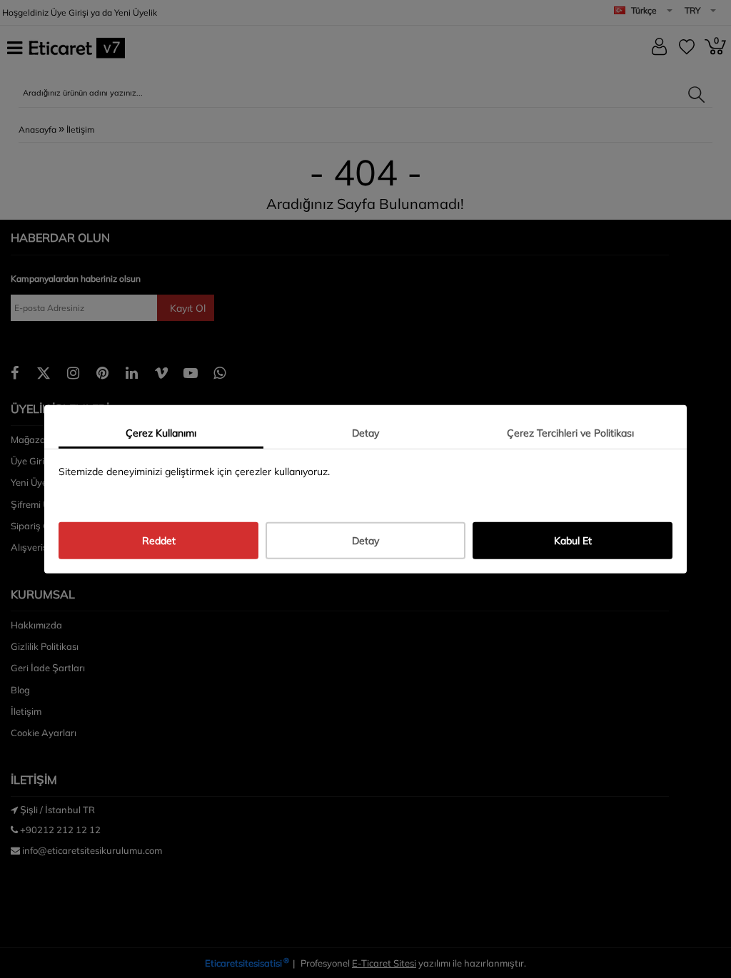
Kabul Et (573, 540)
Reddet (159, 540)
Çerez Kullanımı (161, 432)
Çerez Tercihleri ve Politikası (570, 432)
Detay (365, 432)
